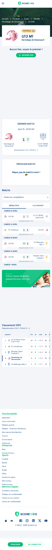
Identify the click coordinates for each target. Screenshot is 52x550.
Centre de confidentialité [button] (11, 502)
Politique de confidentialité (12, 494)
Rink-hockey (6, 481)
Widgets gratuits (8, 425)
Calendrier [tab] (38, 205)
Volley (4, 474)
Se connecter (34, 544)
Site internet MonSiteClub (11, 432)
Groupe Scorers (8, 453)
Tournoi (5, 436)
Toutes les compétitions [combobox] (14, 197)
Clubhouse (6, 443)
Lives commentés (8, 421)
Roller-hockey (7, 484)
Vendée (36, 19)
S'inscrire (15, 544)
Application (6, 418)
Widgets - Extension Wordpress (14, 429)
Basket (4, 463)
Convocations (7, 439)
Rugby (4, 470)
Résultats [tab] (14, 205)
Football (16, 19)
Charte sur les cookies (10, 498)
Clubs (26, 19)
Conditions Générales (10, 491)
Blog (3, 449)
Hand (4, 466)
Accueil (5, 19)
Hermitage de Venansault (13, 22)
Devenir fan (27, 55)
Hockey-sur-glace (8, 477)
